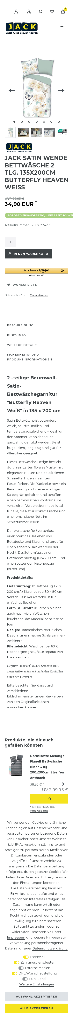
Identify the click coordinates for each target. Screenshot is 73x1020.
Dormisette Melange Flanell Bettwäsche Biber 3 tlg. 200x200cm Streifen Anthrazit (47, 767)
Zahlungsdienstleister (38, 962)
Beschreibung (20, 325)
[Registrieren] (29, 11)
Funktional (37, 979)
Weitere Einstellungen (36, 984)
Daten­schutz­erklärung (50, 948)
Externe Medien (37, 968)
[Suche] (41, 12)
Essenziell (37, 957)
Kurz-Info (16, 335)
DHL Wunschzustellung (38, 973)
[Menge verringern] (28, 242)
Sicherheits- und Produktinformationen (29, 357)
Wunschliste (25, 285)
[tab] (20, 326)
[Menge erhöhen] (21, 242)
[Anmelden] (17, 11)
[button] (36, 272)
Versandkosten (39, 295)
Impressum (16, 937)
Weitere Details (22, 345)
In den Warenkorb (31, 254)
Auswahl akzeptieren (36, 996)
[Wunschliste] (52, 12)
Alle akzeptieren (36, 1008)
